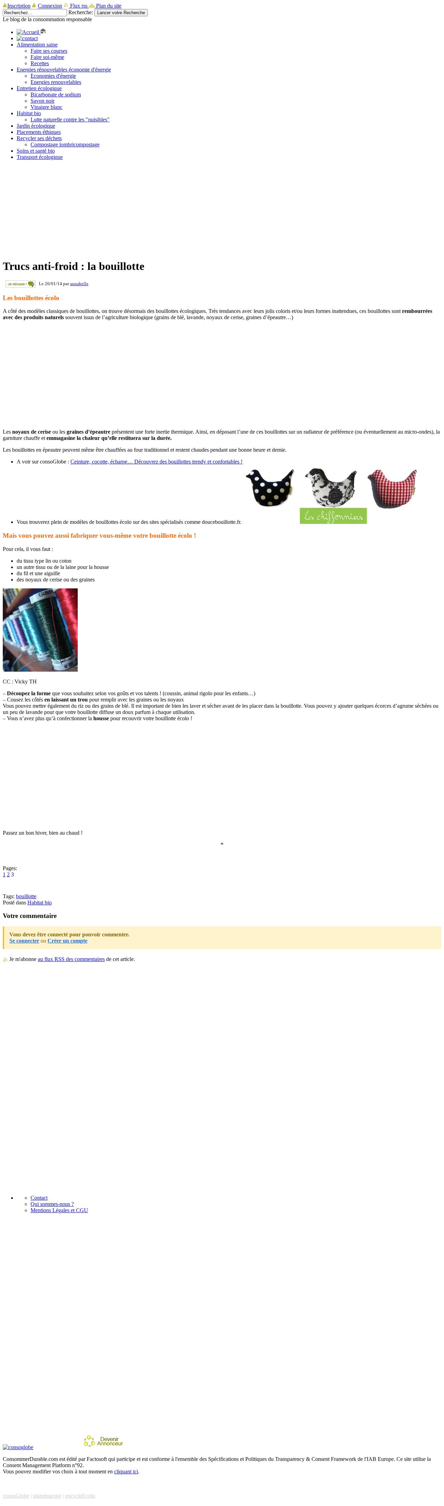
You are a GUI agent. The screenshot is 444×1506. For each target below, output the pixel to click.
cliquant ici (126, 1471)
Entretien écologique (39, 88)
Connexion (50, 6)
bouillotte (26, 896)
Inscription (19, 6)
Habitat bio (29, 113)
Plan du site (108, 6)
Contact (39, 1198)
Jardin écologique (36, 126)
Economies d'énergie (53, 76)
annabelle (79, 283)
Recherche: (80, 12)
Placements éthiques (39, 132)
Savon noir (42, 101)
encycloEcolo (80, 1496)
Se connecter (24, 941)
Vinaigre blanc (46, 107)
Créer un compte (67, 941)
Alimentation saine (37, 45)
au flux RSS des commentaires (71, 959)
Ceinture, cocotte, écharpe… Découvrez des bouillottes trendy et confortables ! (156, 462)
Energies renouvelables (56, 82)
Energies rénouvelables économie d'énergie (64, 70)
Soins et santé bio (36, 151)
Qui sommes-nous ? (52, 1204)
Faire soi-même (47, 57)
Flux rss (79, 6)
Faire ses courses (49, 51)
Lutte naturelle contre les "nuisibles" (70, 119)
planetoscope (47, 1496)
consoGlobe (16, 1496)
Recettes (40, 63)
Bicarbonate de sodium (56, 94)
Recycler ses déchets (39, 138)
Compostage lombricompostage (65, 144)
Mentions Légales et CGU (59, 1210)
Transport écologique (40, 157)
